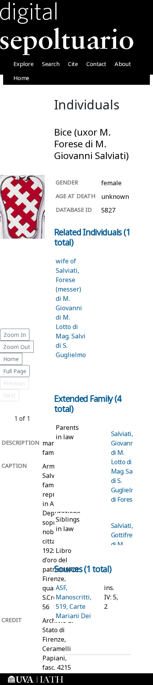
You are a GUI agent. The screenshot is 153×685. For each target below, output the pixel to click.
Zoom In (15, 334)
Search (50, 64)
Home (21, 78)
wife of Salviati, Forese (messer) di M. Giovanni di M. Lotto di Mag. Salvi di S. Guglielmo (71, 308)
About (123, 64)
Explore (23, 64)
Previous (15, 383)
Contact (96, 64)
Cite (73, 64)
